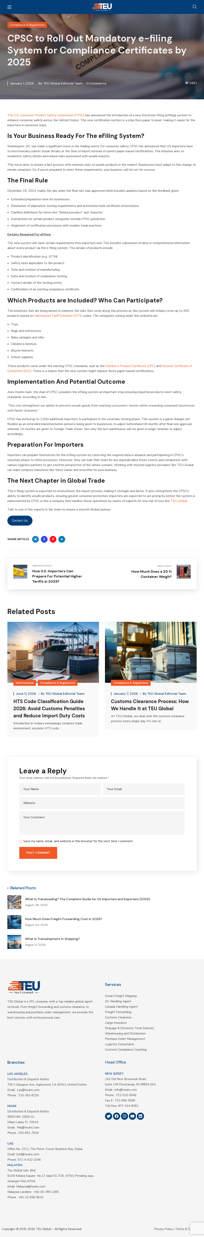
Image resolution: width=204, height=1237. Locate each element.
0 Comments (96, 83)
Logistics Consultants (119, 1044)
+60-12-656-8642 (30, 1197)
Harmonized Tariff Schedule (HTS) (58, 316)
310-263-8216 (28, 1095)
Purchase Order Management (125, 1039)
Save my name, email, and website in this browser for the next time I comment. (78, 841)
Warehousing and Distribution (125, 1034)
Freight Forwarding (118, 1012)
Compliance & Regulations (27, 25)
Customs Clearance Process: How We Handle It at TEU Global (150, 705)
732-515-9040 (126, 1095)
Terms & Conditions (188, 1229)
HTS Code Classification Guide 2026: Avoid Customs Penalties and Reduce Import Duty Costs (49, 708)
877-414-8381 (128, 1106)
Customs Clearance (118, 1017)
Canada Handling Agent (121, 1007)
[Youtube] (132, 1116)
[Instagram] (124, 1116)
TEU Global (179, 501)
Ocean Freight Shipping (121, 996)
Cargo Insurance (116, 1023)
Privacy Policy (163, 1229)
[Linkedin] (140, 1116)
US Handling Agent (118, 1001)
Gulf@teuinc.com (27, 1154)
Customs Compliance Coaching (126, 1050)
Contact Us (20, 520)
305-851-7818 (28, 1133)
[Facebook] (116, 1116)
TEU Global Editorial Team (62, 83)
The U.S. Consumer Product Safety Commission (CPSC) (45, 115)
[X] (108, 1116)
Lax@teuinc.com (28, 1090)
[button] (195, 7)
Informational (24, 683)
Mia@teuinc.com (28, 1127)
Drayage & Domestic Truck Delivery (129, 1028)
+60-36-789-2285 (46, 1192)
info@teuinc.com (126, 1090)
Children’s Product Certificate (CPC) (130, 366)
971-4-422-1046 (29, 1160)
